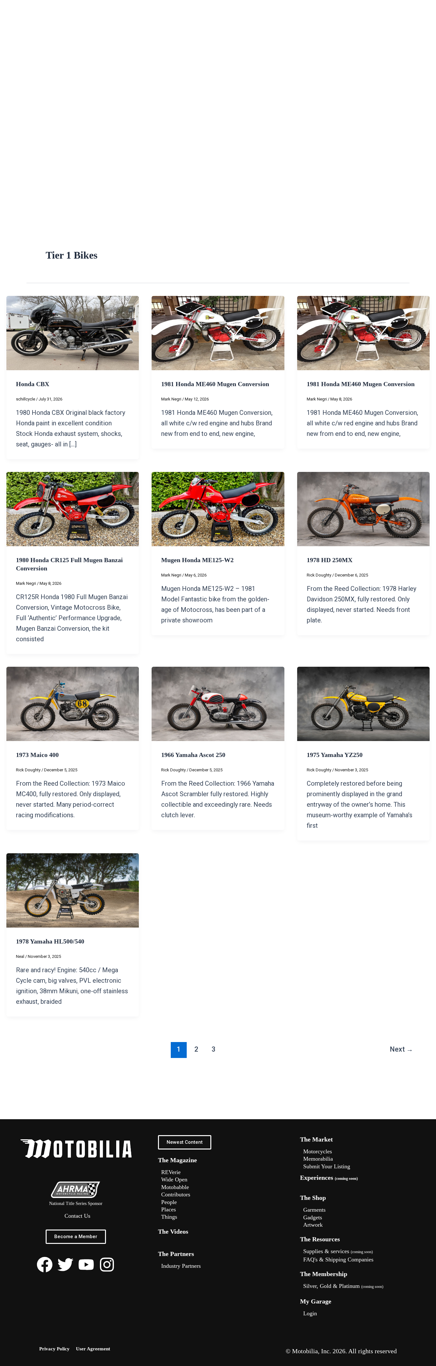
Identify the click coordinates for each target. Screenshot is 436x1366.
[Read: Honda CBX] (72, 332)
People (169, 1202)
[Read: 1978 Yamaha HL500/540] (72, 890)
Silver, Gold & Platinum (343, 1286)
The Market (316, 1139)
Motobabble (175, 1187)
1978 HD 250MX (329, 559)
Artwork (313, 1225)
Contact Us (77, 1216)
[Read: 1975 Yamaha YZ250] (363, 703)
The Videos (173, 1231)
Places (168, 1209)
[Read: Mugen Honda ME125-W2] (218, 508)
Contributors (175, 1194)
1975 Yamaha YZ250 (335, 754)
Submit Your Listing (326, 1166)
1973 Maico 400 (37, 754)
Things (169, 1217)
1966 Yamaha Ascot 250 (193, 754)
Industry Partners (181, 1266)
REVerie (171, 1172)
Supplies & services (338, 1251)
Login (310, 1313)
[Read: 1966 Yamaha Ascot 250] (218, 703)
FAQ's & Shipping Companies (338, 1259)
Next (401, 1049)
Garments (314, 1210)
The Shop (313, 1197)
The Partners (176, 1253)
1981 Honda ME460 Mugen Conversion (215, 383)
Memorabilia (318, 1159)
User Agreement (93, 1348)
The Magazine (177, 1160)
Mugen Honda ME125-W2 (197, 559)
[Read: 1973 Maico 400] (72, 703)
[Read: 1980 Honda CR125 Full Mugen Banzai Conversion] (72, 508)
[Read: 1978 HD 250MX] (363, 508)
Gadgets (312, 1217)
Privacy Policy (54, 1348)
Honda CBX (32, 383)
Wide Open (174, 1179)
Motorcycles (317, 1151)
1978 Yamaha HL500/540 (50, 941)
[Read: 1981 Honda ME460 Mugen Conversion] (218, 332)
